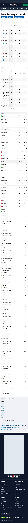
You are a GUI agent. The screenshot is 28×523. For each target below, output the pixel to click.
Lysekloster (5, 346)
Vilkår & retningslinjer (19, 505)
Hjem (2, 10)
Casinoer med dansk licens (20, 493)
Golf (26, 425)
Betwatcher (3, 501)
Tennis (2, 405)
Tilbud (16, 494)
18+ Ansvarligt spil (15, 521)
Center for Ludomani (5, 493)
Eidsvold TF (5, 368)
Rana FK (5, 353)
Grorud (4, 371)
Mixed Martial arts (4, 429)
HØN (3, 83)
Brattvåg (5, 328)
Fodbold (9, 10)
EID (3, 93)
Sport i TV (3, 491)
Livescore (3, 505)
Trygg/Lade (5, 376)
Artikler (2, 488)
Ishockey (2, 406)
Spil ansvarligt (4, 1)
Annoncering (17, 503)
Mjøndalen (5, 338)
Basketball (3, 410)
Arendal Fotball (6, 343)
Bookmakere (3, 8)
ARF (3, 103)
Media (25, 8)
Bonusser (10, 8)
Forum (21, 8)
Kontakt (16, 500)
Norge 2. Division (18, 17)
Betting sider (17, 484)
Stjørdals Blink (6, 393)
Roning (11, 429)
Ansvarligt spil (4, 509)
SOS (3, 86)
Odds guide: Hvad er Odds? (6, 507)
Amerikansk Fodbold (5, 425)
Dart (2, 417)
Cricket (18, 427)
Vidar (4, 323)
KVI (3, 76)
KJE (3, 80)
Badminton (9, 427)
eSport (2, 416)
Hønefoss (5, 361)
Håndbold (3, 408)
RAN (3, 96)
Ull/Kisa (4, 356)
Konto (25, 5)
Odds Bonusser (18, 486)
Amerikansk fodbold (5, 412)
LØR (3, 90)
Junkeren (5, 391)
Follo (4, 363)
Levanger (5, 383)
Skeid (4, 378)
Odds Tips (3, 484)
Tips (14, 8)
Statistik (5, 10)
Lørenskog (5, 385)
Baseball (2, 414)
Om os (16, 501)
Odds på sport (4, 486)
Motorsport (3, 427)
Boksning (14, 427)
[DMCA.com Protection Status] (6, 517)
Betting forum (4, 500)
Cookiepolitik (17, 509)
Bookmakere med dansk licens (20, 490)
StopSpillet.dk (2, 1)
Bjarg (4, 336)
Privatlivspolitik (18, 507)
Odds (17, 8)
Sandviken (5, 331)
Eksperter (3, 489)
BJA (3, 106)
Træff (4, 321)
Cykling (22, 425)
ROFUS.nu (12, 1)
